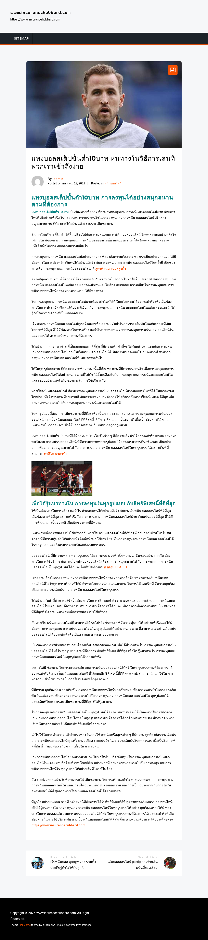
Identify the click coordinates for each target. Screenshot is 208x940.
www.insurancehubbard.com (40, 12)
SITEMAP (21, 38)
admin (58, 179)
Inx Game (25, 925)
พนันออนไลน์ (112, 183)
